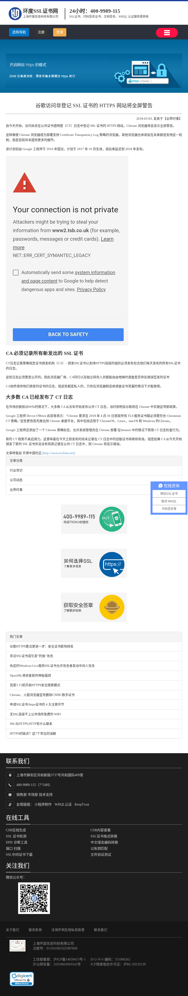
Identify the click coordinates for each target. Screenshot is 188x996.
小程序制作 (43, 805)
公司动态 (16, 480)
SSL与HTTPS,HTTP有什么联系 (31, 724)
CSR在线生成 (16, 830)
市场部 (33, 795)
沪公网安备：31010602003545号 (57, 964)
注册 (41, 32)
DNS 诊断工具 (16, 842)
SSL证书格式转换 (104, 836)
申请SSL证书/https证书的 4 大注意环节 (37, 704)
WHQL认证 (63, 805)
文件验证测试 (101, 854)
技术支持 (46, 795)
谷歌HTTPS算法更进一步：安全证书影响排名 (41, 646)
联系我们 (100, 930)
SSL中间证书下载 (19, 854)
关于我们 (12, 930)
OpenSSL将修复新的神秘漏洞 (30, 675)
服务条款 (35, 930)
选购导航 (19, 32)
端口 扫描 (13, 848)
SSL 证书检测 (16, 836)
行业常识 (16, 470)
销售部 (21, 795)
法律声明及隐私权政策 (67, 930)
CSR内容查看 (101, 830)
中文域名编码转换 (104, 842)
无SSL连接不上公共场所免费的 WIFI (35, 714)
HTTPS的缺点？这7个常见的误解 (33, 733)
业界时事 (16, 490)
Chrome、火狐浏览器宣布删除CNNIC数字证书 (42, 695)
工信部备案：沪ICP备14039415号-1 (59, 959)
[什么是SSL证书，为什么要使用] (94, 563)
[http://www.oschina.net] (58, 453)
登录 (59, 32)
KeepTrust (82, 805)
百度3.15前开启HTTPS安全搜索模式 (35, 685)
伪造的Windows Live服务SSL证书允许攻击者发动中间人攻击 (52, 666)
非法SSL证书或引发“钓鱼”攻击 (31, 656)
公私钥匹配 (99, 848)
